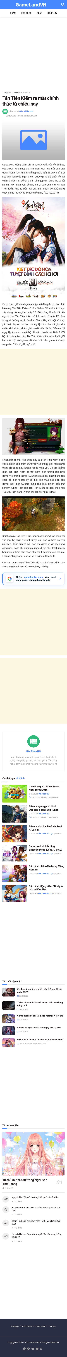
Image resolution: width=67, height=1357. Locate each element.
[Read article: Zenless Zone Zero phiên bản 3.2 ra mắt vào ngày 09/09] (8, 992)
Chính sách (40, 1326)
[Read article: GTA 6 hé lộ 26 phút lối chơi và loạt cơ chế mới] (8, 1042)
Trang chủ (6, 93)
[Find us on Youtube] (32, 1349)
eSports (26, 13)
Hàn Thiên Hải (26, 111)
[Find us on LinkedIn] (41, 1349)
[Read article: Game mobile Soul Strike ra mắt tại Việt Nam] (8, 1018)
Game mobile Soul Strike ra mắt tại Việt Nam (40, 1016)
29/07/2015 (56, 893)
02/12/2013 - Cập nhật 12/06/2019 (21, 116)
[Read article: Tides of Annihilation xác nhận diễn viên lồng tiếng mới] (8, 1005)
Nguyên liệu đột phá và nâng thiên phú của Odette (35, 1197)
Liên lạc (52, 1326)
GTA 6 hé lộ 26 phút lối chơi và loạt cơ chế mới (40, 1039)
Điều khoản (27, 1326)
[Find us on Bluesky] (37, 1349)
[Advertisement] (33, 53)
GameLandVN (30, 4)
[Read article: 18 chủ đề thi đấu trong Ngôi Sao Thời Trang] (33, 1154)
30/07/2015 (56, 874)
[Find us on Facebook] (24, 1349)
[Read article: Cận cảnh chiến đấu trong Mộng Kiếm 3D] (14, 873)
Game (13, 13)
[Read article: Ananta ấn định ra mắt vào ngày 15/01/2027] (8, 1030)
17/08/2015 (56, 834)
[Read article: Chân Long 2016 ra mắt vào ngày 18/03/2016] (14, 794)
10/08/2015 (56, 854)
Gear (39, 13)
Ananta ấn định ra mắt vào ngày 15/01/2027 (39, 1027)
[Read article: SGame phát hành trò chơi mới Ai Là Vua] (14, 833)
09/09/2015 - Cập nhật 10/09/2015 (44, 817)
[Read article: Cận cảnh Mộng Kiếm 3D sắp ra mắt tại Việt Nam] (14, 893)
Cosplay (52, 13)
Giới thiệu (15, 1326)
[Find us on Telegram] (28, 1349)
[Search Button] (63, 4)
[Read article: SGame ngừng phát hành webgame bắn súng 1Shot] (14, 813)
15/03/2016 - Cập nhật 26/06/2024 (44, 797)
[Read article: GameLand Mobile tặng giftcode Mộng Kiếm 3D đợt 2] (14, 853)
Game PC (27, 93)
